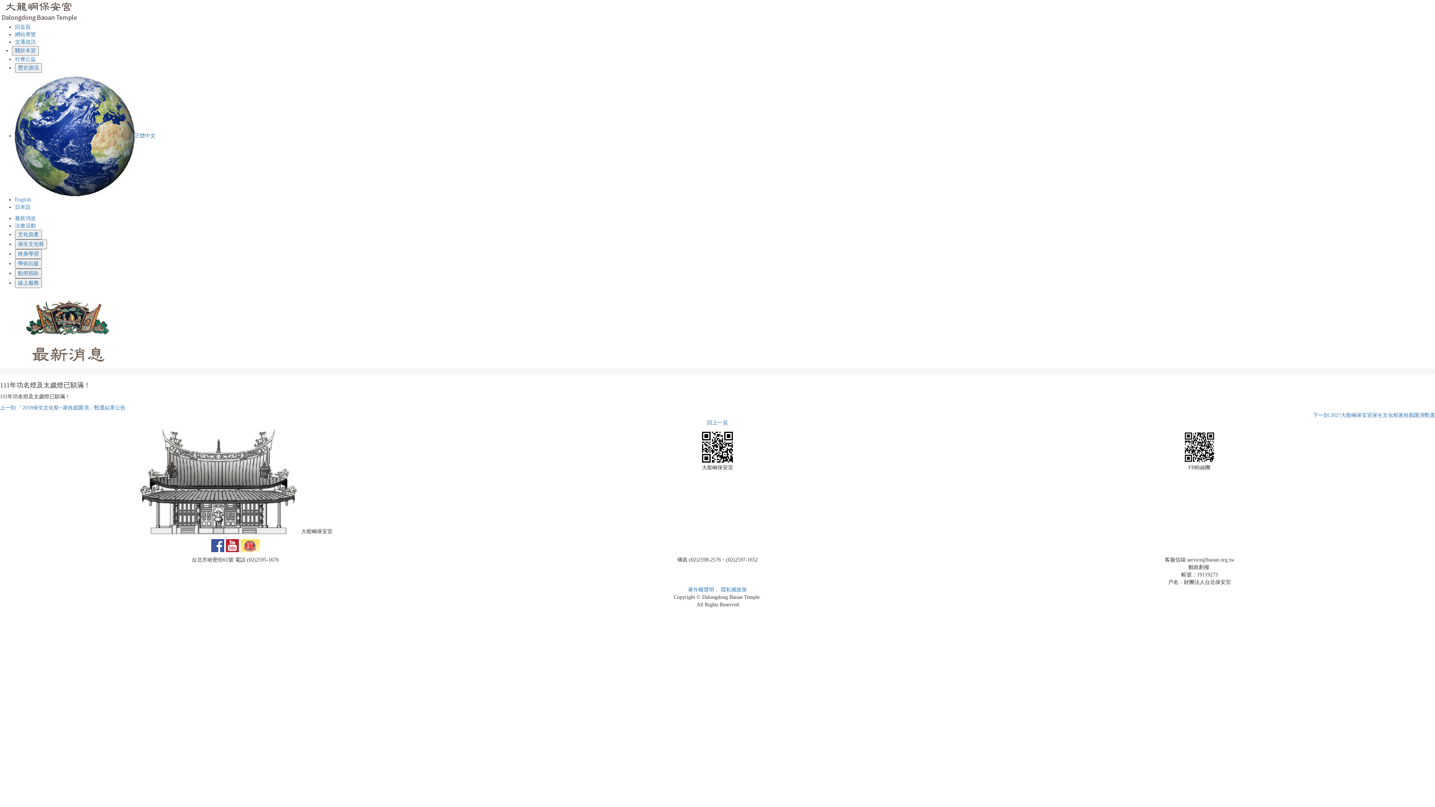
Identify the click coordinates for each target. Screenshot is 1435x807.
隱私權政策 (734, 590)
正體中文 (145, 136)
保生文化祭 (31, 244)
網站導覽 (25, 34)
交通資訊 (25, 42)
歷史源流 (28, 68)
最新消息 (25, 218)
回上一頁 (717, 423)
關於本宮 (25, 50)
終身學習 (28, 254)
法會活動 (25, 226)
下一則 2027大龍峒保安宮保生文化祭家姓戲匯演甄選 (1374, 415)
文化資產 (28, 234)
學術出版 (28, 263)
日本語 (23, 207)
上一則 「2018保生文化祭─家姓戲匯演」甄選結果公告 (63, 408)
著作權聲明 (701, 590)
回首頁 (23, 27)
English (23, 199)
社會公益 (25, 59)
